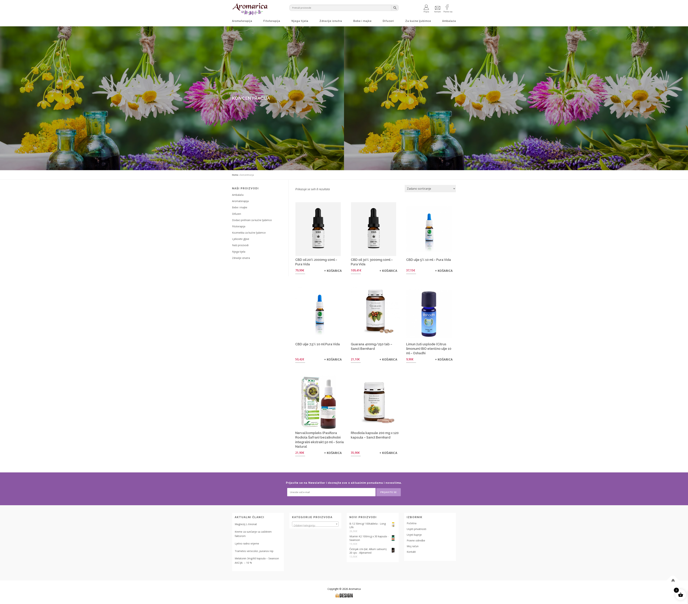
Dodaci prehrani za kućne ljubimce (252, 220)
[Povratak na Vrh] (672, 580)
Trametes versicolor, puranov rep (254, 551)
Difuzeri (388, 21)
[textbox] (315, 525)
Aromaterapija (242, 21)
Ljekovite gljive (240, 239)
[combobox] (315, 524)
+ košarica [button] (333, 271)
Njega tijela (300, 21)
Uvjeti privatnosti (416, 529)
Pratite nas (447, 11)
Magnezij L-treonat (246, 524)
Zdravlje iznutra (330, 21)
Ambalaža (449, 21)
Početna (411, 523)
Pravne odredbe (416, 540)
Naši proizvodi (240, 245)
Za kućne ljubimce (418, 21)
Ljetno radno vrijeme (247, 543)
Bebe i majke (362, 21)
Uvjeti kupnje (414, 534)
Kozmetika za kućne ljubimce (249, 232)
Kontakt (411, 551)
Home (235, 174)
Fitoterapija (271, 21)
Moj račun (413, 546)
